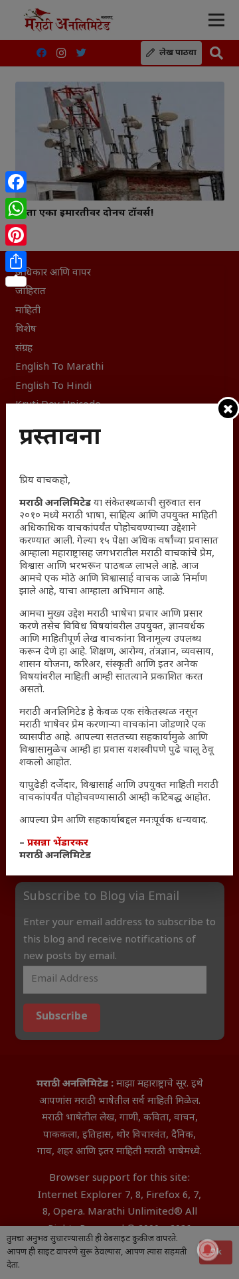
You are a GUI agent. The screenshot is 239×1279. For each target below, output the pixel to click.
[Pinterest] (16, 235)
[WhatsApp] (16, 208)
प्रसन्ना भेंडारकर (57, 843)
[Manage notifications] (207, 1249)
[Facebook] (16, 182)
